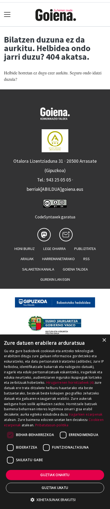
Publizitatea (85, 248)
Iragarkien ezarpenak (86, 414)
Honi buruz (24, 248)
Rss (86, 258)
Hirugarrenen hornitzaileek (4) (70, 382)
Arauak (27, 258)
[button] (55, 499)
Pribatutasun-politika (51, 425)
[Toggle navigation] (7, 14)
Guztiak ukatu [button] (55, 487)
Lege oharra (54, 248)
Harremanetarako (58, 258)
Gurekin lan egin (55, 279)
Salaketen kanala (38, 269)
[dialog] (55, 422)
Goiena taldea (75, 269)
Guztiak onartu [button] (55, 475)
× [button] (104, 340)
